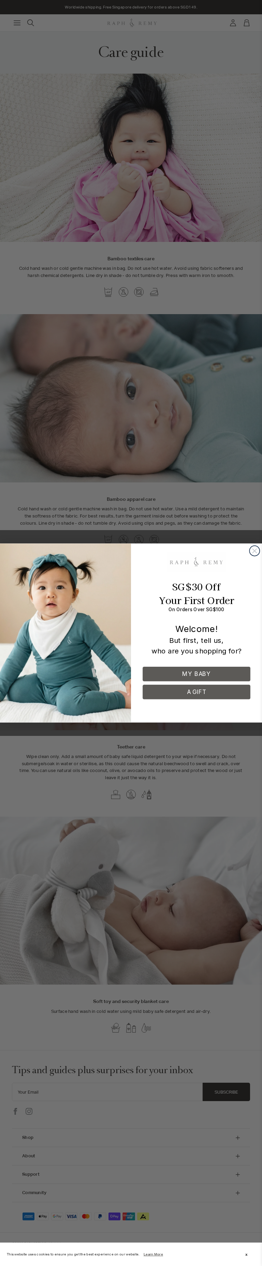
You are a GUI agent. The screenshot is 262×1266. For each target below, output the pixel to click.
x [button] (246, 1254)
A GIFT (196, 692)
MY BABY (196, 673)
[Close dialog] (254, 551)
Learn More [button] (153, 1254)
